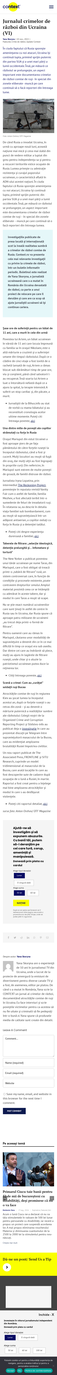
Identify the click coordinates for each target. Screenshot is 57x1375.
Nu (19, 1370)
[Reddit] (21, 937)
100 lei (39, 1350)
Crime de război (19, 41)
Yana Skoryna (9, 39)
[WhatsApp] (34, 937)
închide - (46, 1314)
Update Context (33, 41)
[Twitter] (15, 937)
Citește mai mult (10, 1243)
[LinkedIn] (28, 937)
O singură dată (24, 882)
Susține (21, 902)
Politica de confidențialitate (38, 1370)
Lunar (19, 875)
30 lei (19, 892)
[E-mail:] (47, 937)
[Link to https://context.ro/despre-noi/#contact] (7, 1267)
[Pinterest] (40, 937)
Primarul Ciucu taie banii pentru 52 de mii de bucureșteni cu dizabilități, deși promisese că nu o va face (28, 1198)
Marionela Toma (9, 1210)
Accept (10, 1370)
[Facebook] (8, 937)
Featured (7, 41)
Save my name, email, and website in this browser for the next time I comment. (27, 1098)
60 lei (33, 892)
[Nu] (53, 1365)
